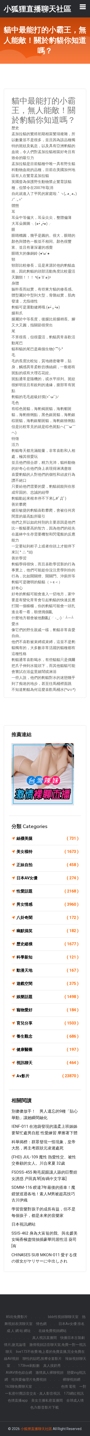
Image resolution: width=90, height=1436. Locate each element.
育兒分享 (47, 1023)
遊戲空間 (47, 983)
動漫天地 (47, 970)
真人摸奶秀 (52, 1366)
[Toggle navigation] (82, 6)
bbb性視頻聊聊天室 (63, 1317)
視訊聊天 (47, 1062)
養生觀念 (47, 1036)
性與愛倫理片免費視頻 (29, 1379)
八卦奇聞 (47, 917)
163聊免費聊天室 (18, 1386)
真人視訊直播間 (44, 1338)
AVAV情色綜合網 (19, 1373)
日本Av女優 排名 (71, 1324)
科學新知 (47, 957)
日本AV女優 (47, 878)
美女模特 (47, 851)
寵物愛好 (47, 1010)
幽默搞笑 (47, 930)
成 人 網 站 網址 (19, 1331)
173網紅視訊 (74, 1393)
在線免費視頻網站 (52, 1331)
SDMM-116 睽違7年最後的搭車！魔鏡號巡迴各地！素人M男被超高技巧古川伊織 (43, 1193)
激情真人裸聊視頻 (50, 1373)
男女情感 (47, 904)
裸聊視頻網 (71, 1379)
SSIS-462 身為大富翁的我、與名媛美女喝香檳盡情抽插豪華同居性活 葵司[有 (45, 1239)
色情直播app (18, 1400)
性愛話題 (47, 891)
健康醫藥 (47, 1049)
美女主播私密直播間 (47, 1400)
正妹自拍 (47, 864)
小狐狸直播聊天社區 (36, 1429)
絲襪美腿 (47, 838)
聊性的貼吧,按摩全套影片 (42, 1359)
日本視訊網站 (24, 1224)
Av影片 (47, 1076)
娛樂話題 (47, 996)
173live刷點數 (29, 1366)
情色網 (41, 1324)
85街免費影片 (17, 1317)
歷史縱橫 (47, 944)
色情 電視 (68, 1386)
